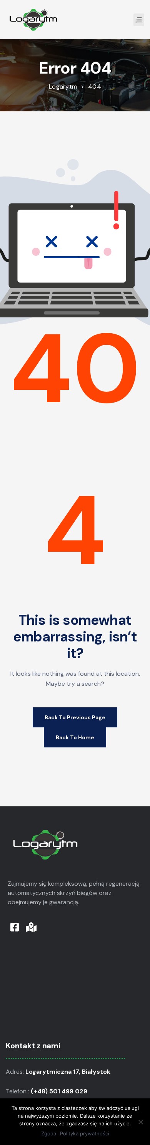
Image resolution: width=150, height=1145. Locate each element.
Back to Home (75, 737)
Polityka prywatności (84, 1133)
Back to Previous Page (75, 717)
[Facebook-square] (14, 927)
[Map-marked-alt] (31, 927)
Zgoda (48, 1133)
